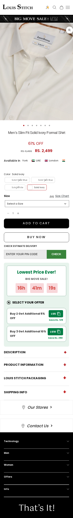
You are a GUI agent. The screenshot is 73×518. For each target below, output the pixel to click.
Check (56, 254)
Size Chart (62, 196)
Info (6, 489)
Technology (11, 441)
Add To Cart (36, 223)
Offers (8, 476)
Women (8, 464)
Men (6, 453)
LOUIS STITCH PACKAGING (25, 378)
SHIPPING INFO (15, 392)
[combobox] (37, 203)
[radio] (16, 180)
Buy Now (36, 237)
